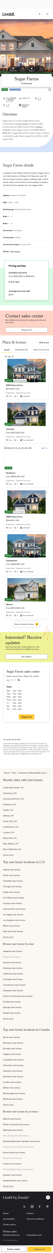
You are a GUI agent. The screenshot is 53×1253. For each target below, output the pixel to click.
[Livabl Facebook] (39, 1206)
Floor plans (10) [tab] (21, 350)
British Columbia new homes (16, 1124)
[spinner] (40, 14)
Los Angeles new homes (14, 920)
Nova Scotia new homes (14, 1152)
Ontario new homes (12, 1164)
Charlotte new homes (13, 881)
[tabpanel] (26, 493)
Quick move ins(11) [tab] (41, 350)
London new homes (12, 1082)
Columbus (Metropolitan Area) (32, 773)
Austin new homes (11, 875)
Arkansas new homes (12, 968)
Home (6, 773)
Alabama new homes (12, 951)
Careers (30, 1213)
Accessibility (9, 1219)
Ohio (14, 773)
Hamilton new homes (13, 1071)
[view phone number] (18, 680)
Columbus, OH (10, 793)
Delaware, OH (9, 804)
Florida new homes (11, 1002)
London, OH (8, 832)
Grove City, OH (10, 821)
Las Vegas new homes (13, 914)
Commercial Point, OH (13, 799)
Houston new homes (12, 903)
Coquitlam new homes (13, 1060)
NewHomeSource (11, 1235)
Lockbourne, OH (10, 827)
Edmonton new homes (13, 1065)
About (5, 1213)
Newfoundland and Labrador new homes (21, 1141)
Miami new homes (11, 926)
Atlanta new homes (12, 869)
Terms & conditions (35, 1219)
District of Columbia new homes (18, 996)
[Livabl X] (24, 1206)
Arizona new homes (12, 962)
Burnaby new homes (12, 1048)
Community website (25, 105)
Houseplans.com (34, 1235)
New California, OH (12, 849)
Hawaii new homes (11, 1013)
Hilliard (39, 127)
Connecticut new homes (14, 985)
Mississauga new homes (14, 1093)
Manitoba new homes (13, 1130)
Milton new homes (11, 1088)
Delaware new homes (13, 990)
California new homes (13, 973)
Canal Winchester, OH (13, 787)
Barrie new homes (11, 1037)
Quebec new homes (12, 1175)
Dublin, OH (8, 810)
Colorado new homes (13, 979)
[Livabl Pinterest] (47, 1206)
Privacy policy (9, 1224)
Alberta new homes (12, 1119)
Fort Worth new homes (13, 898)
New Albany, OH (10, 843)
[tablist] (26, 350)
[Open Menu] (47, 14)
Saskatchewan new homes (15, 1180)
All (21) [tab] (7, 350)
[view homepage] (9, 14)
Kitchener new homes (13, 1076)
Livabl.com (24, 754)
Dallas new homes (11, 892)
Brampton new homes (13, 1043)
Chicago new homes (12, 886)
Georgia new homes (12, 1007)
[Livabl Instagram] (32, 1206)
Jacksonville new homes (14, 909)
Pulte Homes (27, 83)
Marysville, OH (10, 838)
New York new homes (13, 931)
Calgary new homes (12, 1054)
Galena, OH (8, 815)
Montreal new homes (13, 1099)
